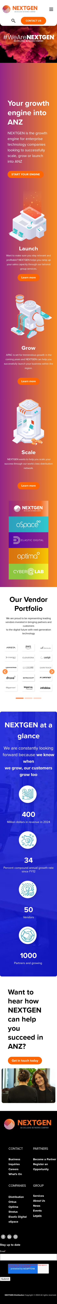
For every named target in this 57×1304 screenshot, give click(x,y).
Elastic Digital (18, 1217)
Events (37, 1211)
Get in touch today (25, 1060)
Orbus (12, 1202)
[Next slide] (51, 671)
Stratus (13, 1212)
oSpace (13, 1222)
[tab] (20, 698)
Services (38, 1196)
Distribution (16, 1197)
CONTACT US (33, 21)
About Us (39, 1201)
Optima (13, 1207)
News (36, 1206)
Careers (14, 1169)
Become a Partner (44, 1159)
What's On (15, 1174)
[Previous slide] (5, 671)
